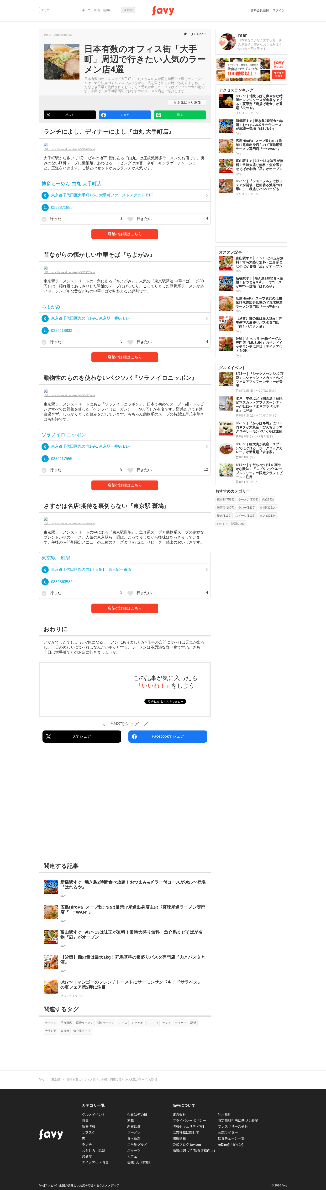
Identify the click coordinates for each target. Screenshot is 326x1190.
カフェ (132, 1156)
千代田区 (66, 1023)
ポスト (69, 114)
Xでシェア (82, 736)
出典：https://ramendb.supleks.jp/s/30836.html (69, 523)
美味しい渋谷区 (139, 1162)
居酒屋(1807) (225, 507)
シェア (125, 114)
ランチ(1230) (246, 507)
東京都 (65, 1031)
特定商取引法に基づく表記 (238, 1120)
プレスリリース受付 (233, 1126)
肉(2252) (268, 499)
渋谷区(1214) (268, 507)
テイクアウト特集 (95, 1162)
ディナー (180, 1023)
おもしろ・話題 (93, 1150)
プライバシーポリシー (189, 1120)
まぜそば (137, 1023)
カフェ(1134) (268, 515)
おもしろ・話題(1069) (231, 523)
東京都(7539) (225, 499)
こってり (152, 1023)
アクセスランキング (236, 90)
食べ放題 (134, 1138)
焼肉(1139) (224, 515)
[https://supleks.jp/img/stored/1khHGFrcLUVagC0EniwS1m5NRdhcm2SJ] (125, 268)
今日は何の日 (137, 1114)
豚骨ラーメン (84, 1023)
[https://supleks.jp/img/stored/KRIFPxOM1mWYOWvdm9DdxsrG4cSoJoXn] (125, 519)
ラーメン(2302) (248, 499)
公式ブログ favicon (187, 1144)
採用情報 (179, 1138)
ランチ (166, 1023)
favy (41, 1079)
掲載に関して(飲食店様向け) (194, 1150)
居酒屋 (87, 1156)
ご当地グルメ (137, 1144)
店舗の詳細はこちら (125, 234)
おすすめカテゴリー (233, 491)
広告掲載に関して (186, 1132)
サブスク (88, 1132)
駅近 (193, 1023)
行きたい (172, 218)
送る (180, 114)
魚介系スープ (81, 1031)
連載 (130, 1120)
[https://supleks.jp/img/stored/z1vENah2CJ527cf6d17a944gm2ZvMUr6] (125, 144)
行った (85, 218)
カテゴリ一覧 (93, 1105)
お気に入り (188, 102)
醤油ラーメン (106, 1023)
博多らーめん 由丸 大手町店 (72, 183)
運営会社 (179, 1114)
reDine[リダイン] (230, 1144)
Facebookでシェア (168, 736)
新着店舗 (134, 1126)
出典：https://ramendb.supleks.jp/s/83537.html (69, 272)
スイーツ (134, 1150)
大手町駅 (51, 1031)
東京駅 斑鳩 (56, 557)
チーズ (123, 1023)
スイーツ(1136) (245, 515)
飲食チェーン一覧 (231, 1138)
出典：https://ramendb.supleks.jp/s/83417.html (69, 395)
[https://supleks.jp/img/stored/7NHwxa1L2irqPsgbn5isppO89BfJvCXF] (125, 391)
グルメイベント (93, 1114)
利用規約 (224, 1114)
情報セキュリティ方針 (189, 1126)
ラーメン (51, 1023)
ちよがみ (51, 306)
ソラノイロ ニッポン (64, 434)
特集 (85, 1120)
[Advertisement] (125, 803)
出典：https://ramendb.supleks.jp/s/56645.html (69, 149)
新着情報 (88, 1126)
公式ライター (228, 1132)
